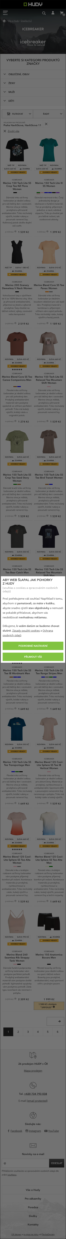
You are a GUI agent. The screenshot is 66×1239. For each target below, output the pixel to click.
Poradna (33, 1207)
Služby (33, 1215)
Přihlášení (52, 13)
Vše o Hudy (33, 1189)
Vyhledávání (44, 13)
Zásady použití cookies (26, 631)
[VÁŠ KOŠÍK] (61, 13)
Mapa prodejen (33, 1071)
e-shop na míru (31, 1234)
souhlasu (12, 1174)
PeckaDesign (48, 1234)
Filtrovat (17, 114)
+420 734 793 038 (35, 1093)
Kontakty (33, 1224)
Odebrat (46, 124)
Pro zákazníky (33, 1198)
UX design (16, 1234)
